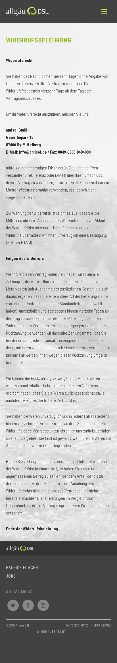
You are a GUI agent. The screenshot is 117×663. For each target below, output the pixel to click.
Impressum (101, 625)
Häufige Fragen (22, 567)
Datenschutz (77, 625)
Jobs (11, 576)
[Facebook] (28, 605)
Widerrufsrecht (51, 632)
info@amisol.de (33, 152)
